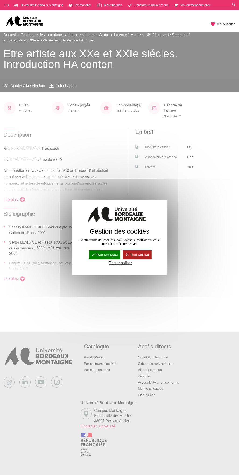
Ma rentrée (187, 5)
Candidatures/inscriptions (151, 5)
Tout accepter (106, 255)
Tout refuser (139, 255)
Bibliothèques (113, 5)
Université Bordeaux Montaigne (42, 5)
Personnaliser (120, 263)
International (82, 5)
